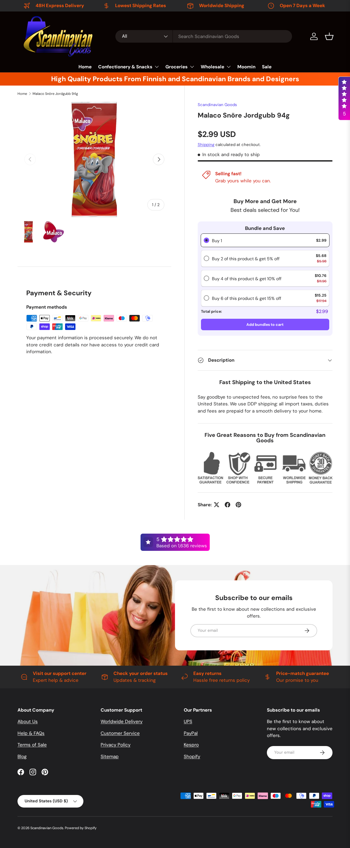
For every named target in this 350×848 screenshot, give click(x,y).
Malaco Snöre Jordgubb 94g (55, 93)
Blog (22, 756)
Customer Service (120, 733)
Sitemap (110, 756)
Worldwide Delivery (121, 721)
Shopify (192, 756)
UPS (188, 721)
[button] (329, 36)
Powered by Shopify (81, 828)
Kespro (191, 745)
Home (85, 67)
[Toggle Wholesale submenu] (228, 66)
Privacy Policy (115, 745)
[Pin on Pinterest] (238, 504)
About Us (28, 721)
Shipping (206, 144)
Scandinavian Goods (217, 104)
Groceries (176, 67)
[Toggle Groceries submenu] (192, 66)
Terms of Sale (32, 745)
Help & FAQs (31, 733)
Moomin (246, 67)
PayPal (191, 733)
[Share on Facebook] (227, 504)
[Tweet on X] (216, 504)
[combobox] (203, 36)
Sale (267, 67)
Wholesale (212, 67)
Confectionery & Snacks (125, 67)
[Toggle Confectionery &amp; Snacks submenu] (156, 66)
